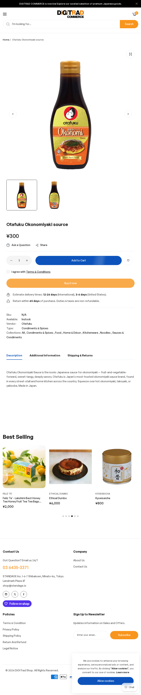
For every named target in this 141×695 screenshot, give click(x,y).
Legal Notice (10, 648)
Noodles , (106, 332)
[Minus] (11, 260)
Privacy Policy (11, 629)
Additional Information (45, 355)
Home (6, 39)
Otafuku (27, 323)
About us (79, 560)
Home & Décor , (72, 332)
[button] (128, 114)
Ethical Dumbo (44, 493)
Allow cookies (105, 680)
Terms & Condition (14, 623)
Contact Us (80, 566)
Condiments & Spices (35, 328)
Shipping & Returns (80, 355)
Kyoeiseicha (88, 493)
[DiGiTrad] (70, 14)
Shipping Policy (12, 635)
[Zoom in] (130, 54)
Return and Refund (14, 642)
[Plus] (27, 260)
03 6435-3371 (15, 567)
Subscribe (124, 634)
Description (14, 355)
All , (24, 332)
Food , (59, 332)
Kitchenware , (91, 332)
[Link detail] (6, 594)
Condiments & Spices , (41, 332)
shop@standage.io (14, 585)
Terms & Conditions (38, 271)
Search (129, 23)
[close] (136, 4)
